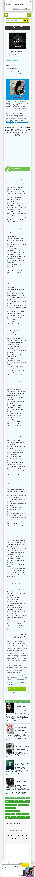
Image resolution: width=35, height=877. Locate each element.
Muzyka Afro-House (10, 808)
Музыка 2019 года (11, 122)
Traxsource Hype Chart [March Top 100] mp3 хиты (17, 801)
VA (28, 737)
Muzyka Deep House (11, 805)
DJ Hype (16, 792)
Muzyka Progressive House (12, 811)
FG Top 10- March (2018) (22, 746)
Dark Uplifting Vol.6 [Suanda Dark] (15, 110)
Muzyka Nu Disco (10, 814)
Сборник (16, 63)
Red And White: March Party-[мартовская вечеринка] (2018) (21, 729)
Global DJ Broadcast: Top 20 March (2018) (22, 764)
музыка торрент (11, 684)
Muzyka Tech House (23, 805)
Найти (26, 20)
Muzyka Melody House (22, 814)
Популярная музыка (22, 122)
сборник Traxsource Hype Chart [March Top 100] (16, 817)
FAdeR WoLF (9, 719)
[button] (8, 835)
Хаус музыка (9, 123)
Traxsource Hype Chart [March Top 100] (17, 59)
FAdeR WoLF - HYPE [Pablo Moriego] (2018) (21, 707)
